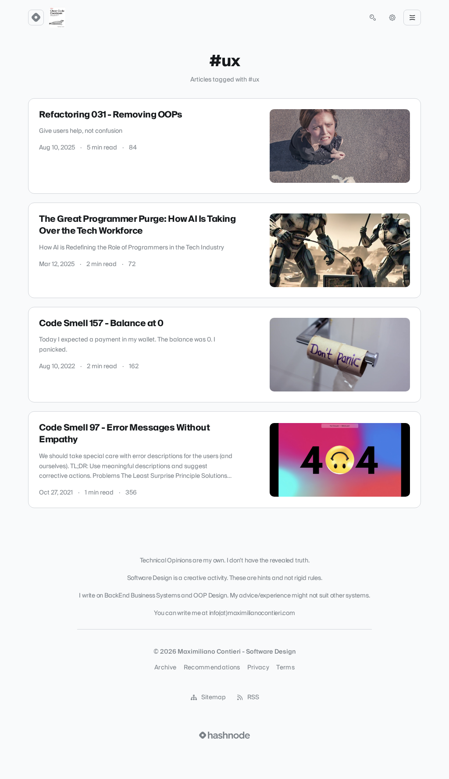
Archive (165, 667)
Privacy (258, 667)
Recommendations (212, 667)
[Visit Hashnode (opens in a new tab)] (224, 735)
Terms (285, 667)
